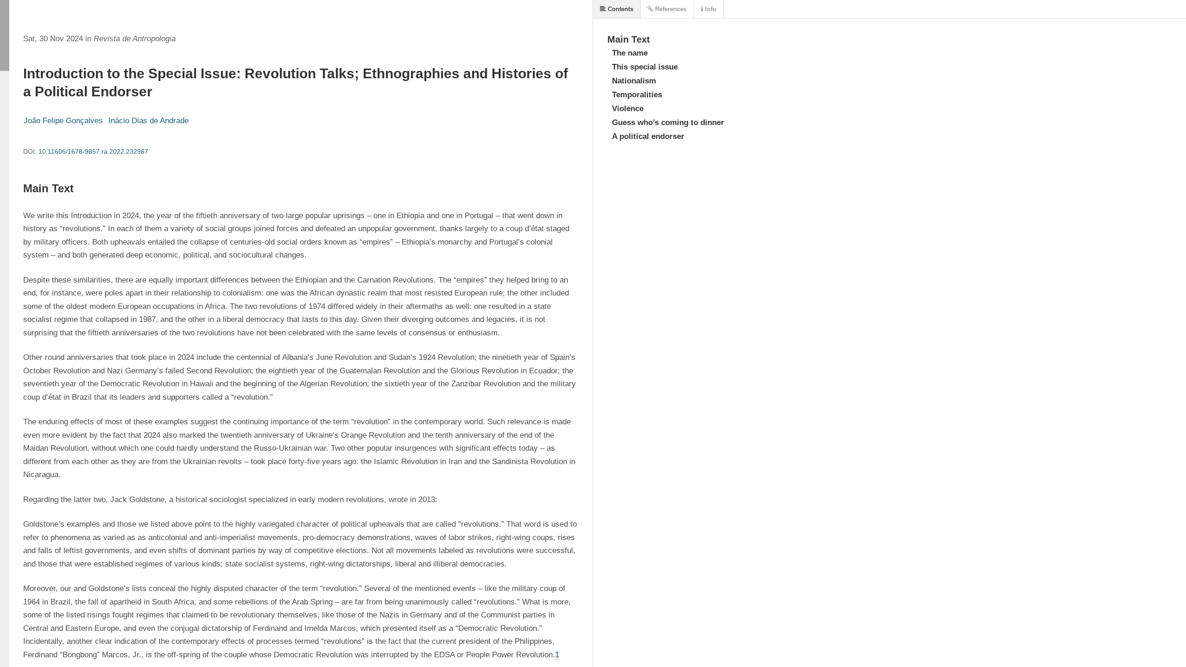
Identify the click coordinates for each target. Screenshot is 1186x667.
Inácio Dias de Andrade (148, 120)
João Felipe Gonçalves (63, 120)
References (670, 9)
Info (709, 9)
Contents (619, 9)
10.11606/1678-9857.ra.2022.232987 (93, 151)
